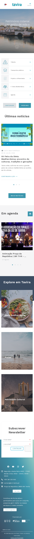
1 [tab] (14, 185)
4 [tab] (21, 265)
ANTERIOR (9, 105)
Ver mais (17, 491)
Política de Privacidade (17, 538)
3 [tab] (20, 185)
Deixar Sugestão (10, 509)
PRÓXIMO (25, 105)
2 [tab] (17, 185)
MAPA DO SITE (6, 529)
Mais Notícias (17, 196)
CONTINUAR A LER (8, 176)
